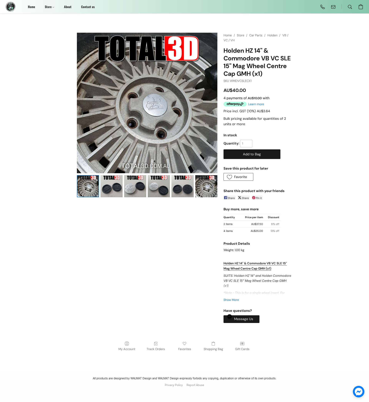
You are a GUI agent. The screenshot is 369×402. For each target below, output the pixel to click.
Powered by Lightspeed (184, 391)
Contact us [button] (88, 6)
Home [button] (31, 6)
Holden (272, 35)
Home (228, 35)
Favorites (184, 349)
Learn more (256, 104)
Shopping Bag (213, 349)
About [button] (67, 6)
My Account (126, 349)
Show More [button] (231, 300)
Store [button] (48, 6)
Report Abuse (195, 385)
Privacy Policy (174, 385)
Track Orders (156, 349)
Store (240, 35)
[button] (10, 7)
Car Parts (255, 35)
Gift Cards (242, 349)
